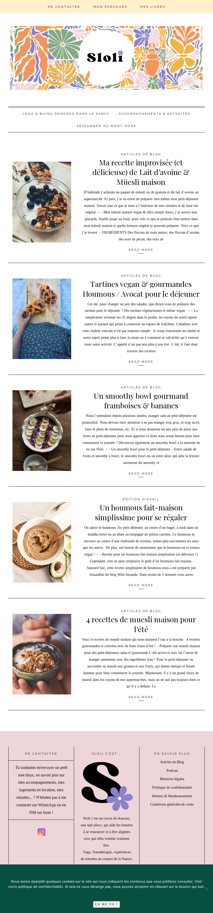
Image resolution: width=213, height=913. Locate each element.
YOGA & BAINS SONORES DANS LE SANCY (66, 114)
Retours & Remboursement (172, 796)
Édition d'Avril (141, 499)
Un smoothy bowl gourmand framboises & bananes (141, 400)
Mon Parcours (110, 7)
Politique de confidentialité (172, 787)
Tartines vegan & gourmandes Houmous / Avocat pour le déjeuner (141, 288)
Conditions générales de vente (172, 804)
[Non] (206, 888)
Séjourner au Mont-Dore (106, 126)
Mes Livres (152, 7)
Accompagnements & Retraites (154, 114)
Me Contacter (64, 7)
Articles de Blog (141, 154)
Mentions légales (172, 779)
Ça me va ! (106, 904)
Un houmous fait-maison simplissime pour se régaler (141, 512)
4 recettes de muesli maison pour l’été (141, 624)
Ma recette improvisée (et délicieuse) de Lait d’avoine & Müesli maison (141, 172)
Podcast (172, 771)
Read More (141, 250)
